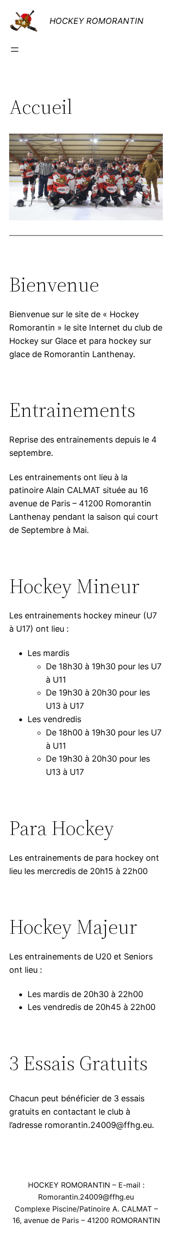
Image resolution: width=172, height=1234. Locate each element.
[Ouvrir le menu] (14, 49)
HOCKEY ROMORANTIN (97, 21)
